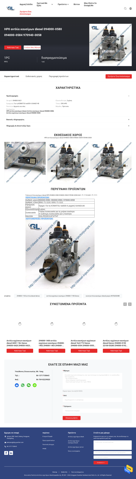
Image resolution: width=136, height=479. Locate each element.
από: (65, 395)
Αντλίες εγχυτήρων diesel (76, 436)
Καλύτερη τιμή (12, 47)
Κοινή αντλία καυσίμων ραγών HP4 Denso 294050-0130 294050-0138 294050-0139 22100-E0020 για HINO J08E (19, 346)
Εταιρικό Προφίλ (47, 436)
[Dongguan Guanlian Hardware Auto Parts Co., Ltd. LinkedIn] (11, 453)
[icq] (35, 385)
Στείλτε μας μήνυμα (32, 47)
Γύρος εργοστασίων (48, 440)
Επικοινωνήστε (72, 418)
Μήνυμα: (67, 371)
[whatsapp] (23, 385)
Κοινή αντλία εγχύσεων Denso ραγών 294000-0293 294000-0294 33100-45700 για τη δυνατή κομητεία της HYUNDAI (116, 346)
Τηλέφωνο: (68, 406)
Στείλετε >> (101, 462)
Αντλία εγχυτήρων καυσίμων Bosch (73, 442)
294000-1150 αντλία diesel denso (28, 296)
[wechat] (29, 385)
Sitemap (54, 472)
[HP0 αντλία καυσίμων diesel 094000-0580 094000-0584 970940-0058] (110, 45)
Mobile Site (64, 472)
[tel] (40, 385)
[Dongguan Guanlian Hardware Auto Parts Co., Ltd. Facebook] (6, 453)
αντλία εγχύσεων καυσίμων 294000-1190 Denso (62, 296)
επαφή (44, 448)
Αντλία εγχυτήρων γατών (76, 447)
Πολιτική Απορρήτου (77, 472)
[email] (17, 385)
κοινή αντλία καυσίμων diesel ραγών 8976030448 (103, 296)
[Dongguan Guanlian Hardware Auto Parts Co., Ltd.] (10, 8)
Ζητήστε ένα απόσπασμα (119, 76)
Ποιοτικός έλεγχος (48, 444)
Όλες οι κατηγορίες (74, 451)
